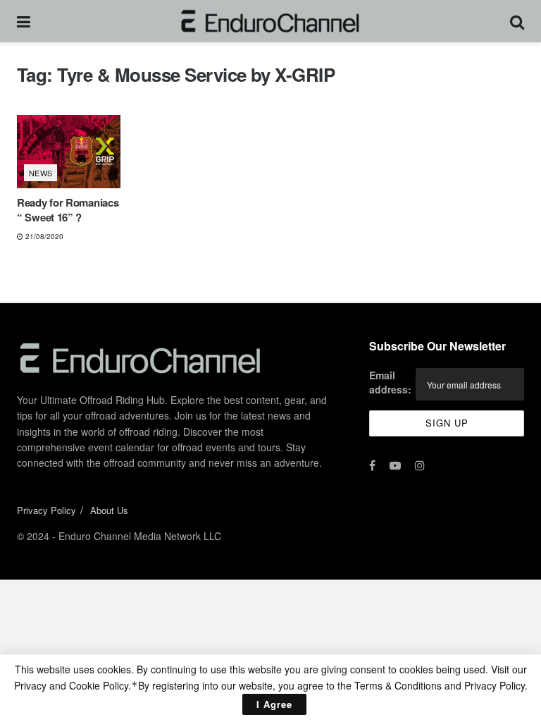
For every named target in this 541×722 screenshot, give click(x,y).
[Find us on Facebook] (372, 465)
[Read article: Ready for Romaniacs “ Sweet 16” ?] (68, 152)
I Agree (274, 704)
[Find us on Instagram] (420, 465)
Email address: (390, 382)
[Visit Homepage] (270, 21)
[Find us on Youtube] (395, 465)
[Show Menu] (23, 21)
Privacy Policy (46, 510)
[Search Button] (517, 21)
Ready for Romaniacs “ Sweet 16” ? (67, 210)
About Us (109, 510)
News (41, 172)
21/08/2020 (43, 236)
